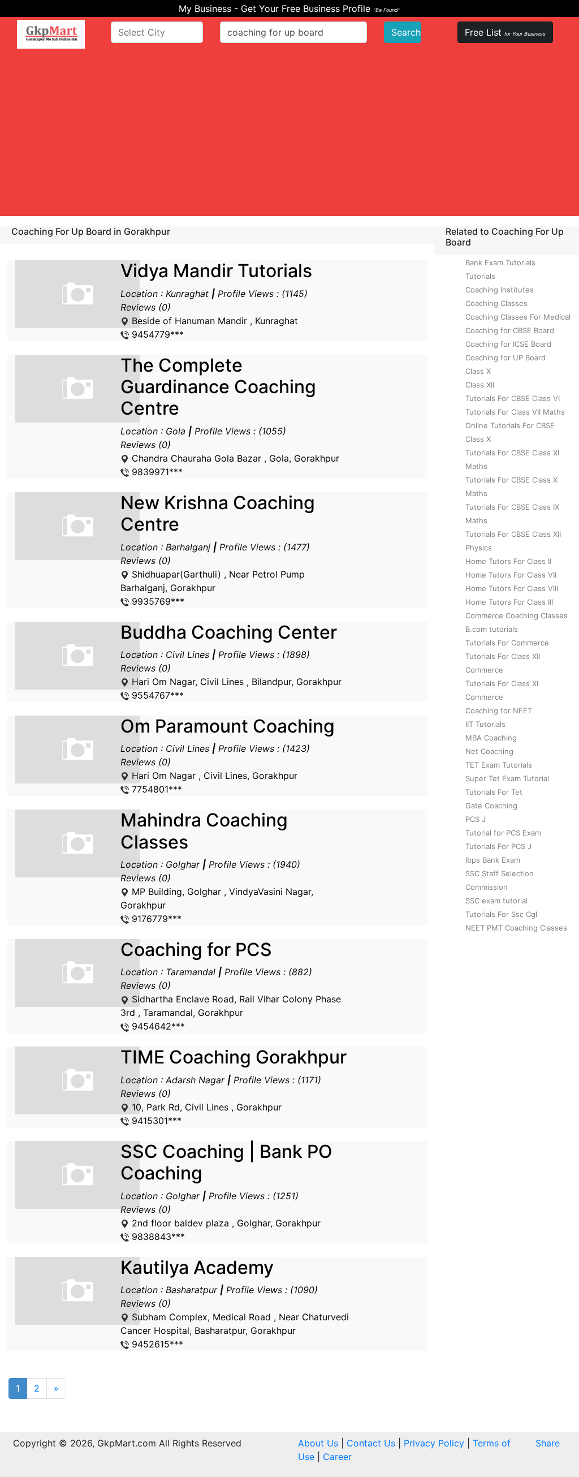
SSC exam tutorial (496, 900)
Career (337, 1456)
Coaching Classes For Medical (518, 316)
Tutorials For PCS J (498, 846)
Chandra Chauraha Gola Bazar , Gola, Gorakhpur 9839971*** (229, 416)
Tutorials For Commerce (507, 642)
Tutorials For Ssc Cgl (501, 914)
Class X (478, 371)
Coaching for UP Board (505, 357)
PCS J (475, 819)
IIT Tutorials (485, 724)
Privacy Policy (434, 1443)
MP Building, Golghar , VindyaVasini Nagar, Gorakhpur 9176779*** (216, 866)
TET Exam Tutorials (498, 764)
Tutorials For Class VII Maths (515, 411)
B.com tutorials (491, 629)
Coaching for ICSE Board (508, 343)
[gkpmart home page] (51, 34)
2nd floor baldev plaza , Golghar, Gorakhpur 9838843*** (226, 1191)
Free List (505, 32)
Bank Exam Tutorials (500, 262)
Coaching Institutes (499, 289)
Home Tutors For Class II (508, 561)
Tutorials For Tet (493, 791)
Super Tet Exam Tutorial (507, 778)
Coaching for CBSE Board (509, 330)
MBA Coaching (491, 737)
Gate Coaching (491, 805)
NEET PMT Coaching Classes (516, 927)
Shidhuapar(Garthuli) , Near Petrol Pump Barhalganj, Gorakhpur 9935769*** (217, 549)
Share (547, 1443)
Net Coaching (489, 751)
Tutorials (480, 276)
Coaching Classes (496, 303)
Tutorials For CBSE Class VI (512, 398)
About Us (318, 1443)
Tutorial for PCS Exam (503, 832)
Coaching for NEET (498, 710)
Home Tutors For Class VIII (511, 588)
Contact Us (371, 1443)
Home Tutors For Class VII (510, 574)
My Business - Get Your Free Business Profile (289, 8)
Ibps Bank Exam (492, 859)
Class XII (479, 384)
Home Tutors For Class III (509, 601)
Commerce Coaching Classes (516, 615)
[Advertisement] (289, 137)
